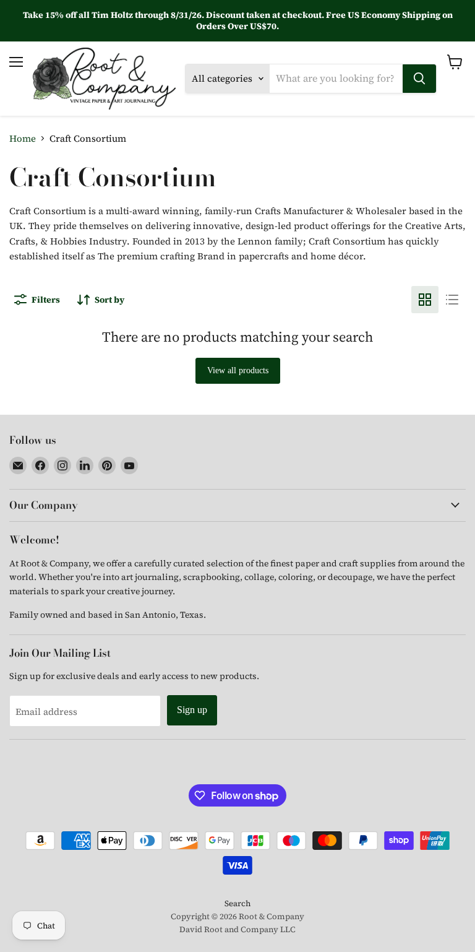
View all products (237, 370)
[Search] (419, 78)
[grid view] (425, 299)
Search (237, 903)
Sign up (192, 709)
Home (22, 138)
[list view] (452, 299)
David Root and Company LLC (237, 929)
